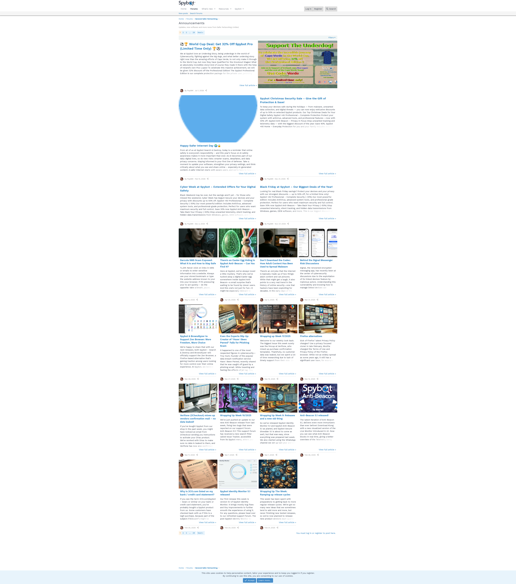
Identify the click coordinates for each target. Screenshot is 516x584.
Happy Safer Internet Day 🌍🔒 (200, 145)
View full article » (248, 85)
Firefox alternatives (311, 336)
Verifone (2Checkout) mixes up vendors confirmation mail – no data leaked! (198, 418)
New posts (183, 13)
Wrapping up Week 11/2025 (275, 336)
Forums (194, 9)
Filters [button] (331, 38)
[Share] (206, 91)
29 (194, 32)
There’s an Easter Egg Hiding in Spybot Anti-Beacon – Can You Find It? (237, 263)
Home (183, 9)
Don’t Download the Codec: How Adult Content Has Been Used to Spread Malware (276, 263)
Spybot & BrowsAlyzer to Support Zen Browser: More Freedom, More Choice (195, 339)
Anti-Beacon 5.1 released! (314, 415)
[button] (215, 8)
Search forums (196, 13)
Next (200, 32)
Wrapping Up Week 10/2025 (235, 415)
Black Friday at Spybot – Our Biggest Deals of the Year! (296, 186)
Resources (224, 9)
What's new (207, 9)
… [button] (190, 32)
